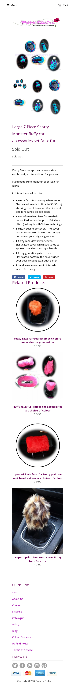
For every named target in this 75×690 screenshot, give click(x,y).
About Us (17, 599)
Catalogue (18, 618)
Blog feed (29, 665)
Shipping (17, 611)
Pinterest (44, 665)
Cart (65, 5)
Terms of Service (22, 650)
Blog (15, 630)
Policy (15, 624)
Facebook (22, 665)
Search (16, 592)
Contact (16, 605)
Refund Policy (20, 643)
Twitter (15, 665)
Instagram (37, 665)
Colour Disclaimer (22, 637)
